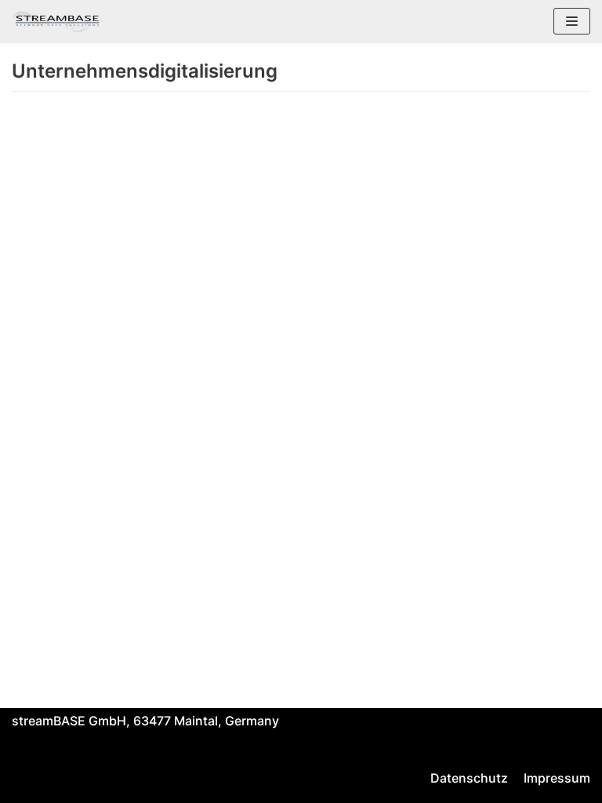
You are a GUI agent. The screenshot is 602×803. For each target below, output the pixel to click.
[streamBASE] (59, 21)
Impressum (557, 778)
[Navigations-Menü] (571, 21)
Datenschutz (469, 778)
